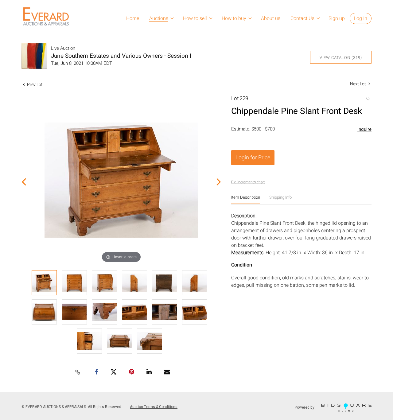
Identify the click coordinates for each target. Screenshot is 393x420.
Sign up (337, 18)
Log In (360, 18)
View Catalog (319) (341, 57)
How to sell (195, 18)
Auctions (158, 18)
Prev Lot (34, 84)
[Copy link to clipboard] (78, 372)
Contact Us (302, 18)
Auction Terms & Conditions (153, 407)
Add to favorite (368, 99)
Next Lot (358, 84)
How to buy (234, 18)
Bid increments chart (248, 182)
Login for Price (252, 158)
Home (132, 18)
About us (270, 18)
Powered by (305, 407)
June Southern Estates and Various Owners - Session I (121, 56)
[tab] (245, 199)
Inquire (364, 129)
